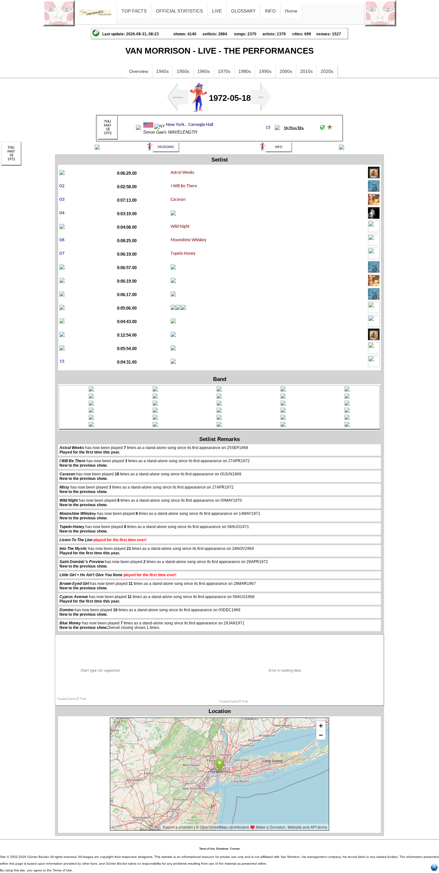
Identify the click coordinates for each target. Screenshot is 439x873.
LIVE (217, 10)
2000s (286, 71)
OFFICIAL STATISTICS (179, 10)
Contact (235, 848)
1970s (224, 71)
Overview (138, 71)
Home (291, 10)
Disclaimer (222, 848)
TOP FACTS (134, 10)
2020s (327, 71)
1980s (244, 71)
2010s (306, 71)
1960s (203, 71)
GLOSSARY (243, 10)
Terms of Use (207, 848)
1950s (183, 71)
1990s (265, 71)
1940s (162, 71)
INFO (270, 10)
